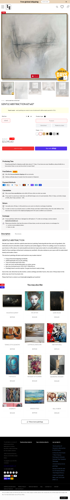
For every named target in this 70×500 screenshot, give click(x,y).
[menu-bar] (3, 7)
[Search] (57, 7)
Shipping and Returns (10, 486)
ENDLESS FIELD (34, 408)
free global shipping (29, 2)
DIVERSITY (12, 408)
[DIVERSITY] (12, 397)
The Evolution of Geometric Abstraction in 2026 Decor (59, 448)
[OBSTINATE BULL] (57, 333)
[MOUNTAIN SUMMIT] (12, 301)
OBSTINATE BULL (57, 344)
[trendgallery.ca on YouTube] (16, 473)
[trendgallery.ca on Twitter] (8, 473)
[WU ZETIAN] (34, 301)
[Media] (65, 78)
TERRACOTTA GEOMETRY (12, 344)
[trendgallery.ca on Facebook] (5, 473)
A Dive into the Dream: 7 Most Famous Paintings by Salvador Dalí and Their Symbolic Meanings (59, 457)
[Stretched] (37, 133)
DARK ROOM (57, 313)
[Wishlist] (62, 6)
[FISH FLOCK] (12, 365)
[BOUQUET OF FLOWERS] (34, 365)
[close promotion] (66, 1)
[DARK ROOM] (57, 301)
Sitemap (56, 486)
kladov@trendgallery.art (10, 466)
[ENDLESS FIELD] (34, 397)
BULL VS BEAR (57, 408)
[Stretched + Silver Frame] (54, 133)
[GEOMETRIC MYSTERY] (57, 365)
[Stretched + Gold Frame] (44, 133)
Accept (63, 498)
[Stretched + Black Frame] (50, 133)
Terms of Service (33, 486)
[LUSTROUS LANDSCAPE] (34, 333)
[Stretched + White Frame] (40, 133)
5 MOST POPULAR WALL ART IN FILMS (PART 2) (58, 477)
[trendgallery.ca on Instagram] (14, 473)
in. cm (29, 116)
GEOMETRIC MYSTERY (57, 376)
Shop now (45, 1)
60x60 (6, 120)
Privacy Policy (22, 486)
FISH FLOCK (12, 376)
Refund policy (19, 489)
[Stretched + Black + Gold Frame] (47, 133)
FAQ (41, 486)
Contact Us (48, 486)
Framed (51, 121)
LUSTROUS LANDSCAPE (34, 344)
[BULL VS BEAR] (57, 397)
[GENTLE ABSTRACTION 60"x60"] (35, 47)
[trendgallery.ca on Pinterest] (11, 473)
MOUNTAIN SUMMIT (12, 313)
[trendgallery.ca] (8, 6)
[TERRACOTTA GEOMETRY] (12, 333)
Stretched (43, 125)
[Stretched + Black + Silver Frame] (57, 133)
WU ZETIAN (34, 312)
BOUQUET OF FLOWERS (35, 376)
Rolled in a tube (59, 125)
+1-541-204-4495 (8, 469)
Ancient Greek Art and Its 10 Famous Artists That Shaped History (59, 471)
